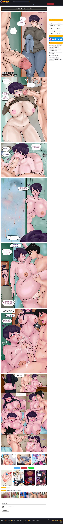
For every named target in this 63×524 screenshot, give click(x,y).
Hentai (14, 4)
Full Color (10, 490)
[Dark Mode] (61, 522)
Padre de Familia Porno (53, 26)
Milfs (16, 490)
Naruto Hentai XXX (58, 52)
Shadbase (51, 33)
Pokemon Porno (59, 31)
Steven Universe (51, 59)
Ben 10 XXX (58, 23)
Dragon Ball (51, 47)
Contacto (2, 520)
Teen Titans (58, 33)
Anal (50, 45)
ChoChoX (18, 10)
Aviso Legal (13, 520)
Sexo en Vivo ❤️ (50, 4)
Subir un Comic (8, 520)
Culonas (8, 490)
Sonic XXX (57, 57)
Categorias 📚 (32, 4)
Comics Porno (22, 10)
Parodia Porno (51, 53)
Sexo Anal (25, 4)
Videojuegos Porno (51, 60)
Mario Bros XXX (52, 30)
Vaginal (60, 59)
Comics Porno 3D (54, 45)
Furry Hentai (51, 48)
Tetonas (19, 490)
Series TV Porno (52, 57)
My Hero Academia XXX (52, 52)
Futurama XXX (59, 26)
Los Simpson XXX (59, 28)
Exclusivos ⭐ (8, 4)
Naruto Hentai (59, 30)
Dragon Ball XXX (52, 25)
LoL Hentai (51, 28)
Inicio (2, 4)
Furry (37, 4)
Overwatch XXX (52, 31)
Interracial (19, 4)
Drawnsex (58, 25)
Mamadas (14, 490)
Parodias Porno (53, 55)
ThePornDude (43, 4)
